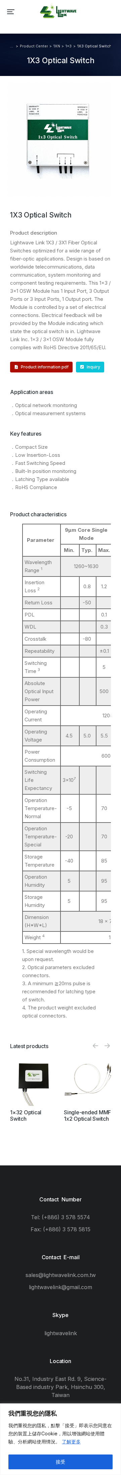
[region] (60, 1439)
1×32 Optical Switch (25, 1115)
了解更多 (71, 1441)
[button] (11, 12)
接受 (60, 1462)
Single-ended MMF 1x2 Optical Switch (87, 1115)
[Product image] (33, 1082)
